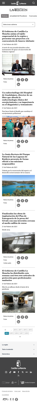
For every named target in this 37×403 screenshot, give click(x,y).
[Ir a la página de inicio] (18, 3)
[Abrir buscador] (33, 3)
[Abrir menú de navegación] (3, 3)
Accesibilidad (5, 394)
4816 (16, 333)
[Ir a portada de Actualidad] (18, 10)
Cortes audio (7, 263)
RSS (18, 376)
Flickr (27, 372)
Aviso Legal (17, 391)
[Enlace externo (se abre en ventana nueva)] (13, 399)
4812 (25, 330)
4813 (30, 330)
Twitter (23, 372)
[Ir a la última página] (18, 336)
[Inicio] (18, 364)
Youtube (14, 372)
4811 (20, 330)
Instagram (6, 372)
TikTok (10, 372)
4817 (21, 333)
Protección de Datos (7, 391)
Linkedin (31, 372)
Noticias (5, 16)
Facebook (18, 372)
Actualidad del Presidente (18, 16)
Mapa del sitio (26, 391)
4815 (11, 333)
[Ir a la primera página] (6, 330)
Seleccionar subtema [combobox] (10, 24)
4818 (26, 333)
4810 (15, 330)
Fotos (5, 82)
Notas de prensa (8, 79)
